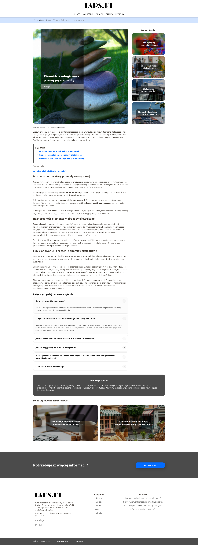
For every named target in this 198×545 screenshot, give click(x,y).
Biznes (77, 14)
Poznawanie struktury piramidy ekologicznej (59, 151)
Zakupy (109, 14)
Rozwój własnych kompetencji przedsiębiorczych (143, 502)
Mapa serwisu (62, 541)
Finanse (99, 14)
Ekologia (120, 14)
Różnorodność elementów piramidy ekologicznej (60, 155)
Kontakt (39, 525)
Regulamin (80, 541)
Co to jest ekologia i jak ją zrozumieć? (50, 171)
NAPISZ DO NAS (150, 465)
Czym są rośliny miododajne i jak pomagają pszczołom (148, 44)
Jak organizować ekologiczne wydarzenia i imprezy (148, 67)
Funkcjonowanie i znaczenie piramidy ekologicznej (61, 158)
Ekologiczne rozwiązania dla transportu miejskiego (148, 90)
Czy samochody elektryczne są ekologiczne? (143, 498)
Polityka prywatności (41, 541)
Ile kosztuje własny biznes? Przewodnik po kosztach (65, 423)
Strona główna (39, 20)
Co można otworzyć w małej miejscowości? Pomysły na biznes (132, 423)
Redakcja (39, 520)
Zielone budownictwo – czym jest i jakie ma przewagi (148, 113)
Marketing (87, 14)
